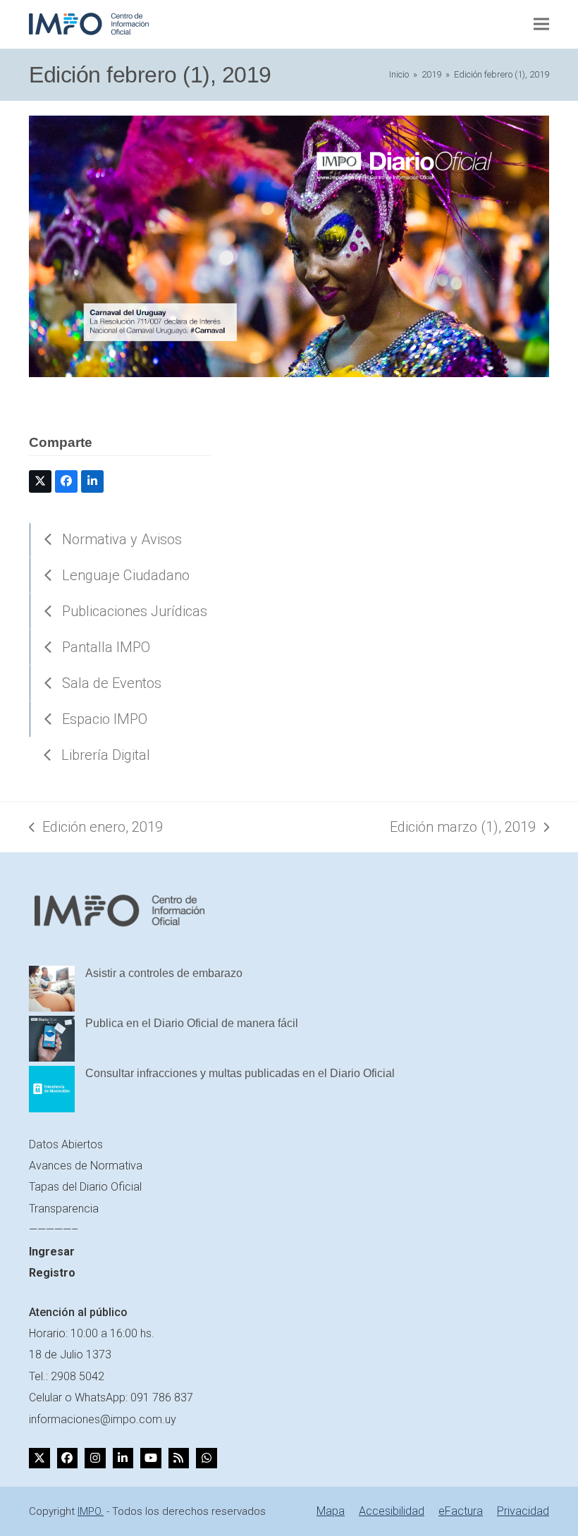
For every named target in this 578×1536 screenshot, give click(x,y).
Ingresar (52, 1251)
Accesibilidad (391, 1511)
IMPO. (91, 1511)
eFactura (460, 1511)
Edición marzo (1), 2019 (463, 827)
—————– (53, 1229)
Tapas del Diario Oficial (85, 1186)
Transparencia (64, 1208)
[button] (541, 24)
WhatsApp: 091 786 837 (134, 1397)
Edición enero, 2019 (96, 827)
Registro (52, 1272)
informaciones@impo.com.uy (102, 1419)
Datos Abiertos (66, 1144)
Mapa (330, 1511)
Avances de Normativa (85, 1165)
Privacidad (523, 1511)
